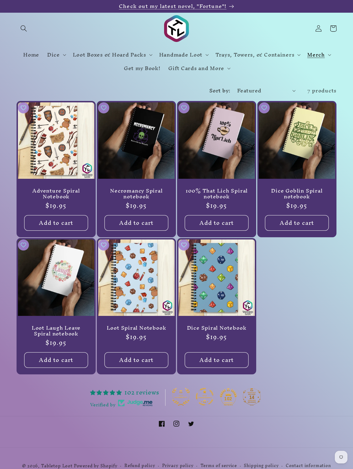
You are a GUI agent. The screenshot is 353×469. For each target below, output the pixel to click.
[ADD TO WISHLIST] (23, 107)
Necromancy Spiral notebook (136, 193)
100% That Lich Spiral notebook (217, 193)
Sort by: (220, 90)
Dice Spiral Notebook (217, 328)
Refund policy (139, 466)
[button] (24, 28)
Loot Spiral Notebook (136, 328)
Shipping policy (261, 466)
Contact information (308, 466)
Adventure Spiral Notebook (56, 193)
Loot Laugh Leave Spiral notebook (56, 331)
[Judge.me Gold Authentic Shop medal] (181, 397)
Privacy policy (178, 466)
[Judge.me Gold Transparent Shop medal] (204, 397)
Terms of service (218, 466)
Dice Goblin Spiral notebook (296, 193)
